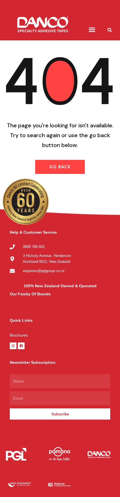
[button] (92, 29)
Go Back (60, 166)
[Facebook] (21, 345)
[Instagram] (13, 345)
